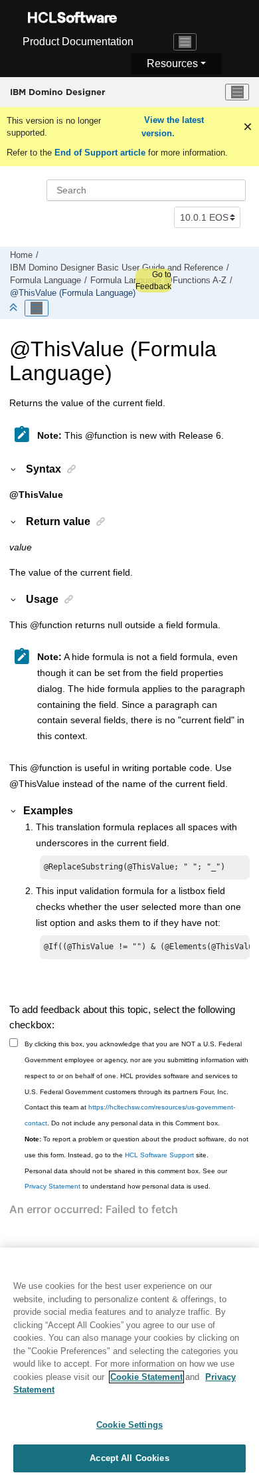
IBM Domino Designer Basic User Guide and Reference (116, 268)
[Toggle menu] (237, 92)
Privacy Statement (52, 1186)
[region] (129, 1363)
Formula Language (45, 280)
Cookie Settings (129, 1425)
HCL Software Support (159, 1155)
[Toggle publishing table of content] (36, 308)
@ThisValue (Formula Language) (72, 293)
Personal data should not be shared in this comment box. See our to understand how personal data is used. (126, 1179)
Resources (172, 63)
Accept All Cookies (129, 1458)
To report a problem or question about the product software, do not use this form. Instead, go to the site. (136, 1147)
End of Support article (100, 153)
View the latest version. (172, 126)
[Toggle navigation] (185, 42)
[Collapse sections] (14, 308)
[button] (14, 469)
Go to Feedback (153, 280)
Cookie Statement (146, 1377)
